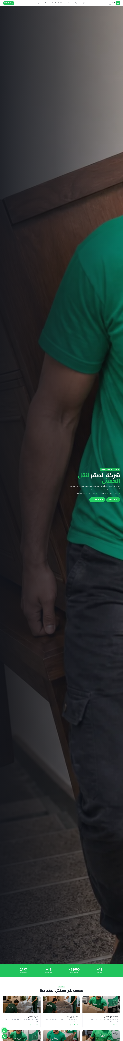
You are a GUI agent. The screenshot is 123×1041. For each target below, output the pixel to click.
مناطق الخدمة (59, 3)
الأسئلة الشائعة (48, 3)
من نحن (75, 3)
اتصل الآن (112, 499)
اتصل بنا (38, 3)
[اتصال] (4, 1036)
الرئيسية (82, 3)
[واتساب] (4, 1030)
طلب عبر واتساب (97, 499)
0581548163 (7, 3)
